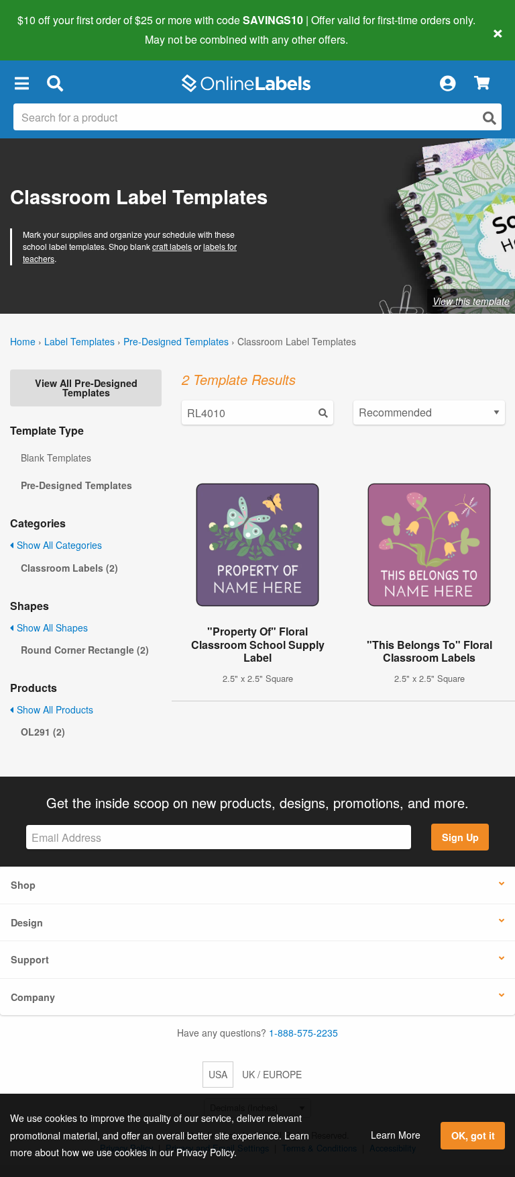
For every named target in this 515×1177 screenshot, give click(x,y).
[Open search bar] (55, 83)
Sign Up (460, 837)
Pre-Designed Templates (176, 341)
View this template (471, 301)
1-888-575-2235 (303, 1032)
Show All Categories (58, 545)
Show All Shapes (51, 627)
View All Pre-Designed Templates (86, 387)
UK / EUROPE (272, 1074)
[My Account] (447, 83)
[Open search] (489, 117)
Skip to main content (48, 29)
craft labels (172, 246)
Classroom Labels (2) (69, 567)
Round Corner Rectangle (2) (85, 649)
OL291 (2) (43, 731)
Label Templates (79, 341)
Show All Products (53, 709)
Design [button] (27, 922)
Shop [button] (23, 884)
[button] (21, 83)
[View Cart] (482, 83)
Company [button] (33, 997)
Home (23, 341)
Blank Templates (56, 457)
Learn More (395, 1134)
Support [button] (30, 959)
